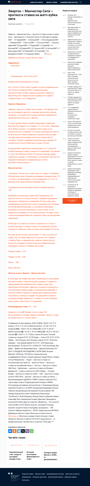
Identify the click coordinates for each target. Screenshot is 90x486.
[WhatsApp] (31, 431)
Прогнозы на (13, 416)
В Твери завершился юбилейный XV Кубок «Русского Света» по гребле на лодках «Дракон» (75, 90)
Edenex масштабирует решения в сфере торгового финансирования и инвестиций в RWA (75, 66)
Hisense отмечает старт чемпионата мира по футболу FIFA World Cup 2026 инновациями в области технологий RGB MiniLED (75, 144)
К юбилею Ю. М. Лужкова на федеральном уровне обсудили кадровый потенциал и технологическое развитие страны (75, 190)
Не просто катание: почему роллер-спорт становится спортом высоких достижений (75, 133)
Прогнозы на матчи (15, 24)
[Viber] (27, 431)
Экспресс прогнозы (40, 477)
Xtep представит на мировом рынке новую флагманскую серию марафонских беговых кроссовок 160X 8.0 (75, 32)
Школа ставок (51, 2)
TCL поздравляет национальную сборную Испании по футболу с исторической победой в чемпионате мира (75, 113)
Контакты (25, 480)
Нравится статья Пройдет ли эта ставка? (26, 312)
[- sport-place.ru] (48, 54)
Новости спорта (36, 2)
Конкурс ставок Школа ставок (30, 58)
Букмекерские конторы (69, 2)
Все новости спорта (72, 200)
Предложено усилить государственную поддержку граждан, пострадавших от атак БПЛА (75, 55)
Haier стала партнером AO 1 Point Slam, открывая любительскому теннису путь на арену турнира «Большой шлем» (75, 78)
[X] (23, 431)
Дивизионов (26, 477)
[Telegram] (19, 431)
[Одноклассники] (14, 431)
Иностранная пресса (55, 477)
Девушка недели (71, 477)
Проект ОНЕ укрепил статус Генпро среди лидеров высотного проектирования (74, 124)
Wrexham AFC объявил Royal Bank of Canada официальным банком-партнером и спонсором (75, 19)
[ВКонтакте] (10, 431)
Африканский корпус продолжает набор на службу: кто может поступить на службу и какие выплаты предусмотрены (75, 44)
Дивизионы (13, 58)
